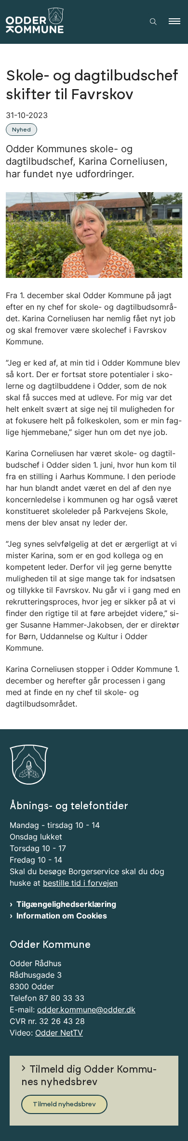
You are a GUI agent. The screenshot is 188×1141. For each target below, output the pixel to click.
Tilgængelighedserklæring (66, 904)
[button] (178, 21)
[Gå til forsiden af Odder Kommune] (69, 22)
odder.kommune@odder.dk (86, 1009)
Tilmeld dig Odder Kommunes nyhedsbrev (89, 1076)
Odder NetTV (59, 1032)
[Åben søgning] (153, 21)
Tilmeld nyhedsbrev (64, 1104)
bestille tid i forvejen (80, 883)
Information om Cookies (61, 915)
